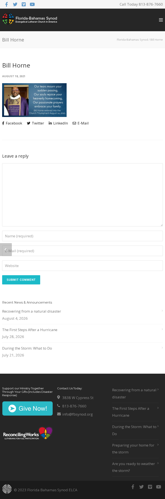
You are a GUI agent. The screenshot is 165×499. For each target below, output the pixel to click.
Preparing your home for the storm (133, 448)
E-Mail (83, 123)
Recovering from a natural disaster (31, 311)
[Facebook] (6, 4)
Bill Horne (16, 65)
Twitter (37, 123)
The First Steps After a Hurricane (29, 329)
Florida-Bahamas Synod (132, 39)
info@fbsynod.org (77, 414)
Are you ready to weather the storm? (133, 467)
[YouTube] (32, 4)
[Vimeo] (23, 4)
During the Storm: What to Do (27, 348)
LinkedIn (60, 123)
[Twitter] (15, 4)
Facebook (13, 123)
